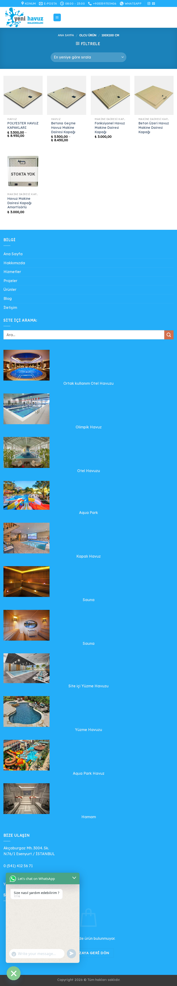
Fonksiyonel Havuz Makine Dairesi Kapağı (110, 127)
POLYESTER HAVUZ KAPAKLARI (22, 125)
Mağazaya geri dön (88, 952)
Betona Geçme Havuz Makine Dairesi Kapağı (63, 127)
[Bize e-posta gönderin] (153, 3)
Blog (7, 298)
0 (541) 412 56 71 (18, 865)
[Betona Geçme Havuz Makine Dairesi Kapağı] (66, 95)
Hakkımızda (14, 263)
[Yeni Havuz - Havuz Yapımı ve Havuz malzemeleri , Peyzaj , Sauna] (26, 17)
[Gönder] (169, 334)
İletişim (10, 307)
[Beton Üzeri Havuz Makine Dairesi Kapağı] (154, 95)
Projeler (10, 280)
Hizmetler (12, 271)
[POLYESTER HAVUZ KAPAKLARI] (23, 95)
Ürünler (9, 289)
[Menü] (57, 17)
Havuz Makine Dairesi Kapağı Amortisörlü (19, 203)
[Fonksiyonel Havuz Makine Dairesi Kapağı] (110, 95)
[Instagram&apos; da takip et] (149, 3)
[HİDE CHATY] (14, 973)
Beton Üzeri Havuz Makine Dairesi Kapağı (154, 127)
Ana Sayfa (66, 35)
